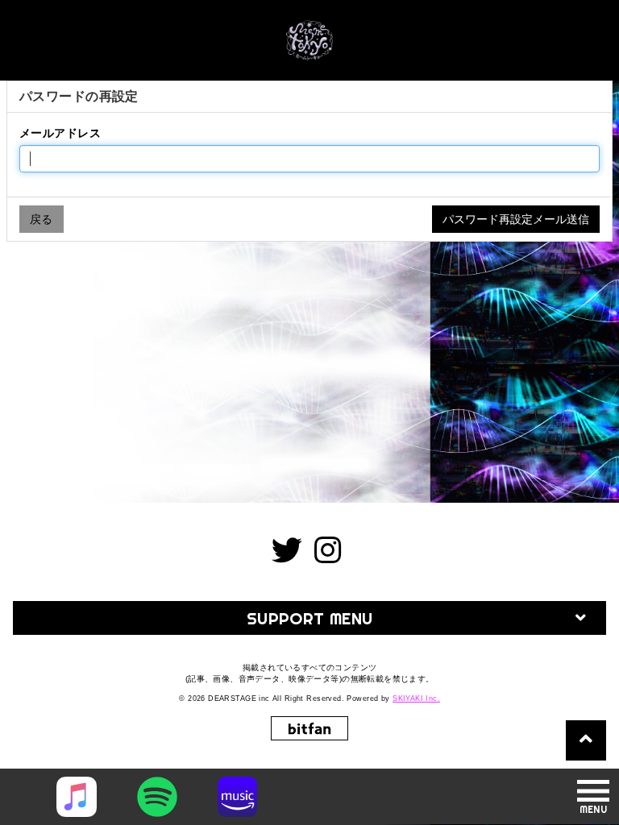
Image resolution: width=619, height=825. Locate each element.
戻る (41, 219)
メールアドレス (60, 133)
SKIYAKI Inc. (416, 698)
